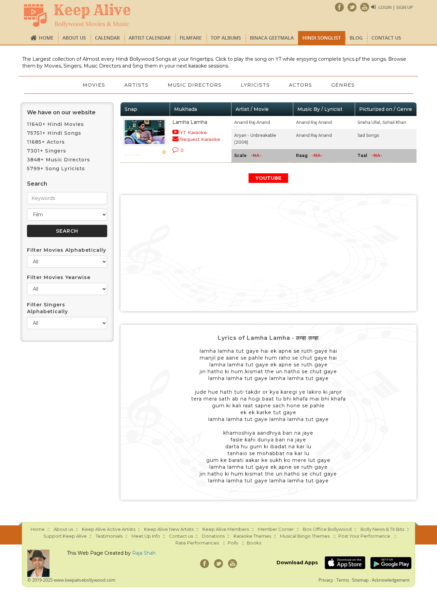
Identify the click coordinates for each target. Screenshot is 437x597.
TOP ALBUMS (226, 37)
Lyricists (255, 85)
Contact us (386, 37)
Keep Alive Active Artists (108, 529)
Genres (343, 85)
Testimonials (109, 536)
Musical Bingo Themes (304, 536)
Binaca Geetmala (272, 37)
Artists (136, 85)
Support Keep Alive (65, 536)
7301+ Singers (46, 151)
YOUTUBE (268, 178)
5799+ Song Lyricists (56, 168)
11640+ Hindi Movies (55, 124)
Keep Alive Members (225, 529)
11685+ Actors (46, 142)
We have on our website (61, 112)
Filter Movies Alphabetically (66, 250)
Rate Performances (197, 542)
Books (254, 542)
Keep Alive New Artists (169, 529)
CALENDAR (107, 37)
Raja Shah (144, 553)
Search (37, 183)
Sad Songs (368, 135)
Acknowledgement (391, 580)
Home (46, 37)
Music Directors (195, 85)
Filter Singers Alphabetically (47, 308)
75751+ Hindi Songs (54, 133)
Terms (342, 580)
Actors (300, 85)
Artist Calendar (150, 37)
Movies (94, 85)
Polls (233, 542)
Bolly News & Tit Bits (382, 529)
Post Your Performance (364, 536)
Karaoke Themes (252, 536)
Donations (213, 536)
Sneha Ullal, (369, 122)
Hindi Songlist (321, 37)
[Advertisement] (268, 253)
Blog (356, 37)
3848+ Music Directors (58, 160)
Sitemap (360, 580)
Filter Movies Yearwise (58, 277)
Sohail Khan (394, 122)
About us (74, 37)
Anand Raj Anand (252, 122)
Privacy (326, 580)
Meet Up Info (145, 536)
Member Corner (276, 529)
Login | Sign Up (396, 7)
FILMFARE (191, 37)
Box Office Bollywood (327, 529)
